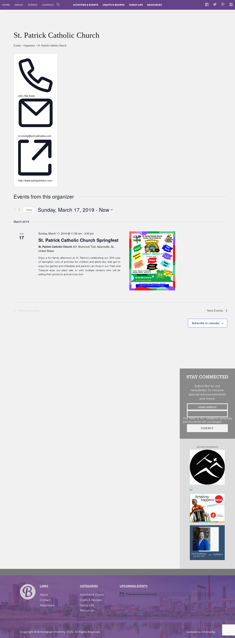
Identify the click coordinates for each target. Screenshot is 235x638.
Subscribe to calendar (205, 323)
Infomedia (208, 632)
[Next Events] (19, 209)
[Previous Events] (15, 209)
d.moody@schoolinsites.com (34, 136)
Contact (48, 4)
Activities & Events (85, 4)
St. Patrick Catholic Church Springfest (78, 240)
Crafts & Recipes (113, 4)
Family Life (136, 4)
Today (29, 209)
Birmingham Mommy (51, 632)
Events (32, 4)
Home (6, 4)
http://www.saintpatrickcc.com (35, 180)
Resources (154, 4)
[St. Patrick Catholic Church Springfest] (152, 261)
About (19, 4)
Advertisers (47, 605)
